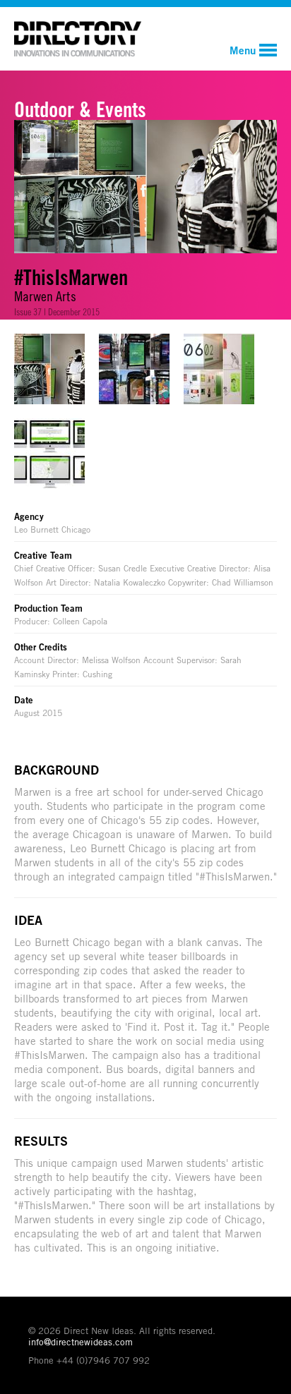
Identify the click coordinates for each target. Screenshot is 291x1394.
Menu (243, 50)
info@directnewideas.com (80, 1341)
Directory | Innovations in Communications (77, 38)
